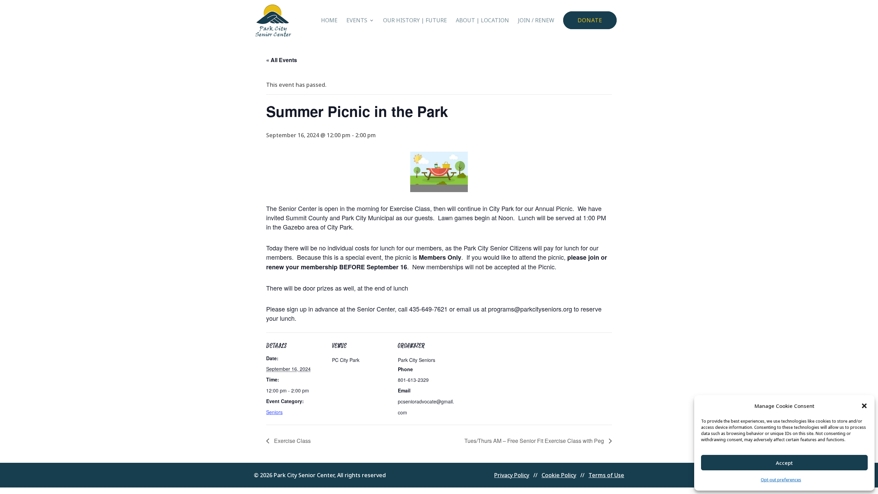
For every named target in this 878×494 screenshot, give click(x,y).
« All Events (281, 60)
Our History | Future (415, 21)
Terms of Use (606, 475)
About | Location (482, 21)
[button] (864, 405)
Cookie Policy (559, 475)
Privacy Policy (511, 475)
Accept (784, 462)
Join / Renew (536, 21)
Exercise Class (292, 441)
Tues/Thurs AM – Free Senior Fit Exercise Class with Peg (534, 441)
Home (329, 21)
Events (356, 21)
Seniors (274, 412)
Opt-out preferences (781, 480)
